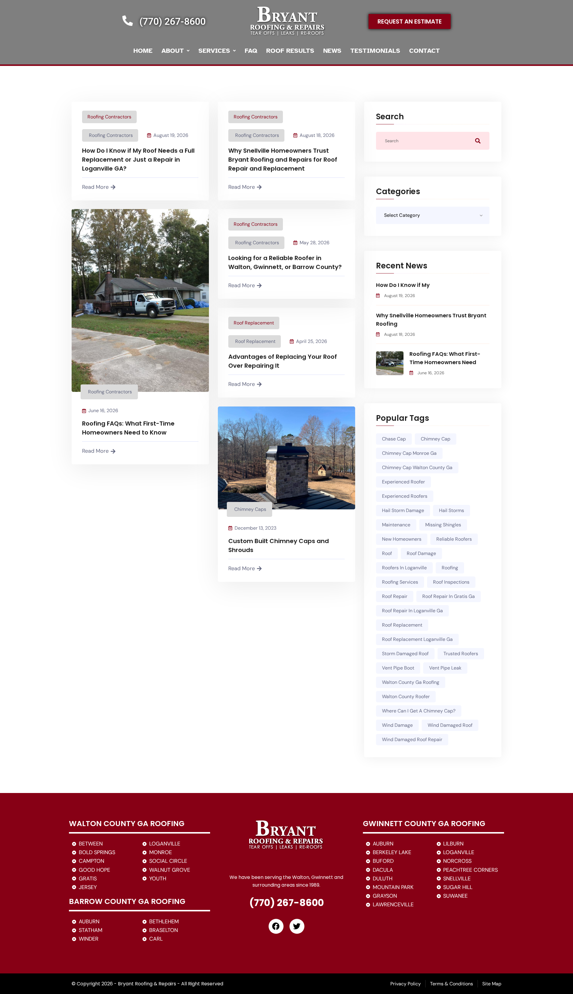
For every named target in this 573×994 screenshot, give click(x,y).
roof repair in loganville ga (412, 610)
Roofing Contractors (109, 117)
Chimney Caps (250, 509)
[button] (175, 50)
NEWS (332, 51)
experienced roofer (403, 482)
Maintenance (396, 525)
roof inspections (451, 582)
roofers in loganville (404, 568)
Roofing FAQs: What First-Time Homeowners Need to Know (128, 428)
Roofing (450, 568)
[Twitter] (296, 926)
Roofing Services (400, 582)
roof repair (394, 596)
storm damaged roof (405, 653)
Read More (95, 187)
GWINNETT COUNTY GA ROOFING (424, 823)
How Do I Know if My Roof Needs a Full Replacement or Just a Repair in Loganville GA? (138, 159)
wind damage (397, 725)
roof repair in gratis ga (448, 596)
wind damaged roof (450, 725)
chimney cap (435, 439)
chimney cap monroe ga (409, 453)
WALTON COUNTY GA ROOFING (126, 823)
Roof (387, 553)
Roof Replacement (254, 323)
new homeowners (401, 539)
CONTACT (424, 51)
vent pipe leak (445, 668)
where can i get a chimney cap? (418, 711)
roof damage (421, 553)
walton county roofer (406, 696)
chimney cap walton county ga (417, 467)
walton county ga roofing (410, 682)
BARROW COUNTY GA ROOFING (127, 901)
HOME (143, 51)
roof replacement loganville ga (417, 639)
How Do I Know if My (403, 285)
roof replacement (402, 625)
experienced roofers (404, 496)
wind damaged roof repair (412, 739)
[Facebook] (276, 926)
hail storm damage (403, 510)
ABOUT (172, 51)
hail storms (451, 510)
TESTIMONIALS (375, 51)
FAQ (251, 51)
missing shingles (443, 525)
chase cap (394, 439)
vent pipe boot (398, 668)
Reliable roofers (454, 539)
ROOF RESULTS (290, 51)
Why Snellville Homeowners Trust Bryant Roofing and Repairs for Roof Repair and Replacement (282, 159)
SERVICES (214, 51)
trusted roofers (460, 653)
